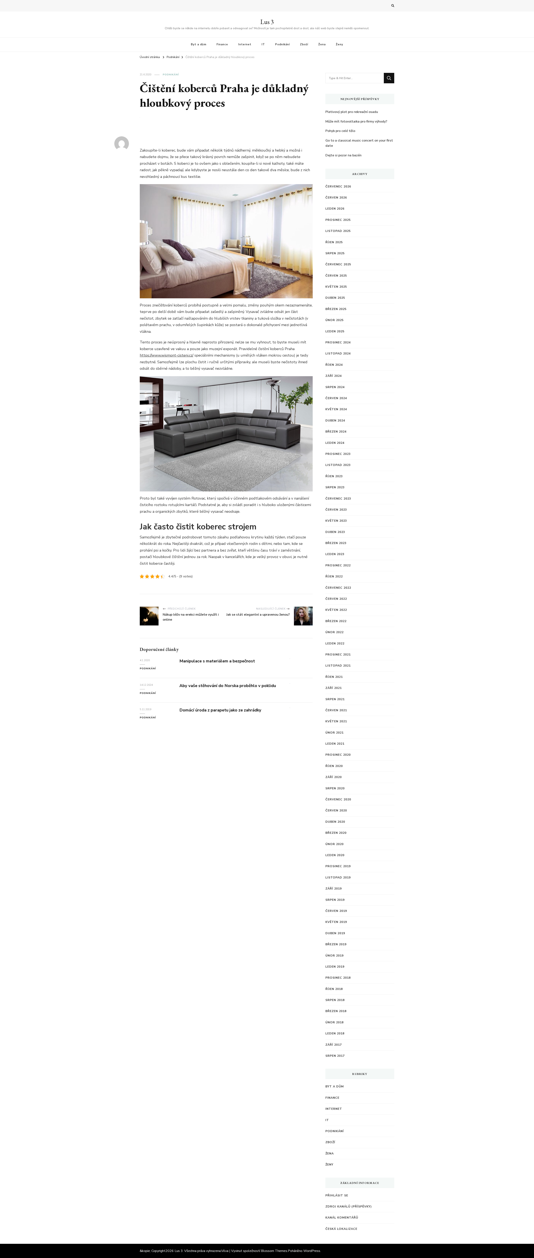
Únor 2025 (334, 320)
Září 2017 (333, 1045)
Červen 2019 (336, 911)
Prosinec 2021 (338, 655)
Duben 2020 (335, 822)
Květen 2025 (336, 287)
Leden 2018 (334, 1033)
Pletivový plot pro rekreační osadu (351, 112)
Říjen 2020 (334, 766)
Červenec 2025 (338, 264)
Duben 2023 (335, 532)
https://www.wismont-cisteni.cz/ (166, 355)
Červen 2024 (336, 398)
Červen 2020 (336, 811)
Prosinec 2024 (338, 342)
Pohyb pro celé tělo (340, 131)
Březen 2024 (335, 432)
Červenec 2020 (338, 799)
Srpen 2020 (335, 788)
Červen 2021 (336, 710)
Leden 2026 (334, 209)
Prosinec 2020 (338, 755)
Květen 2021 (336, 721)
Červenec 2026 (338, 187)
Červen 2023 (336, 510)
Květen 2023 (336, 521)
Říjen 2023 (334, 476)
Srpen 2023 (335, 487)
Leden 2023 (334, 554)
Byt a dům (198, 44)
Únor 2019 (334, 956)
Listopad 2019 (338, 878)
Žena (322, 44)
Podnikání (282, 44)
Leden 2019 (334, 967)
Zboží (304, 44)
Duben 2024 (335, 421)
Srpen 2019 (335, 900)
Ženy (339, 44)
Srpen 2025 (335, 253)
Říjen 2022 (334, 576)
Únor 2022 (334, 632)
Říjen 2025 (334, 242)
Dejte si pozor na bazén (343, 155)
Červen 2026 (336, 198)
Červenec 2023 (338, 499)
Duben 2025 (335, 298)
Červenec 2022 (338, 588)
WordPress (311, 1251)
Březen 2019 (335, 944)
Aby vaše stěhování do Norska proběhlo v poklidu (227, 685)
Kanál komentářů (341, 1218)
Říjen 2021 (334, 677)
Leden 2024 (334, 443)
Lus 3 (267, 22)
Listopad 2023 (338, 465)
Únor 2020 (334, 844)
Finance (222, 44)
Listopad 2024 (338, 354)
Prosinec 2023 (338, 454)
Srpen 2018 (335, 1000)
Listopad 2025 (338, 231)
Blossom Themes (274, 1251)
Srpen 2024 (335, 387)
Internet (244, 44)
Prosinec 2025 (338, 220)
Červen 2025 (336, 276)
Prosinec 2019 (338, 866)
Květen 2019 (336, 922)
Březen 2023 (335, 543)
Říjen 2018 (334, 989)
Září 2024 (333, 376)
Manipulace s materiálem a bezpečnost (217, 661)
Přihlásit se (336, 1195)
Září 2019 (333, 889)
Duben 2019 (335, 933)
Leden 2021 (334, 744)
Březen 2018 (335, 1011)
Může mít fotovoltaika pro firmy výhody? (356, 121)
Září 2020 (333, 777)
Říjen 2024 (334, 365)
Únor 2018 (334, 1022)
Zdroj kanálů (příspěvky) (348, 1207)
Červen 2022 (336, 599)
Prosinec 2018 (338, 978)
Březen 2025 (335, 309)
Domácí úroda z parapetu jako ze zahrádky (220, 710)
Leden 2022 (334, 643)
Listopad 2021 (338, 666)
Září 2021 (333, 688)
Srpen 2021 (335, 699)
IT (263, 44)
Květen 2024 (336, 409)
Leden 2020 (334, 855)
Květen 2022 (336, 610)
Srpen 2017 (335, 1056)
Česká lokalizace (341, 1229)
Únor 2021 (334, 733)
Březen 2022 (335, 621)
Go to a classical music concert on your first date (359, 143)
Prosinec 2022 (338, 565)
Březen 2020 (335, 833)
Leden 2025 (334, 331)
